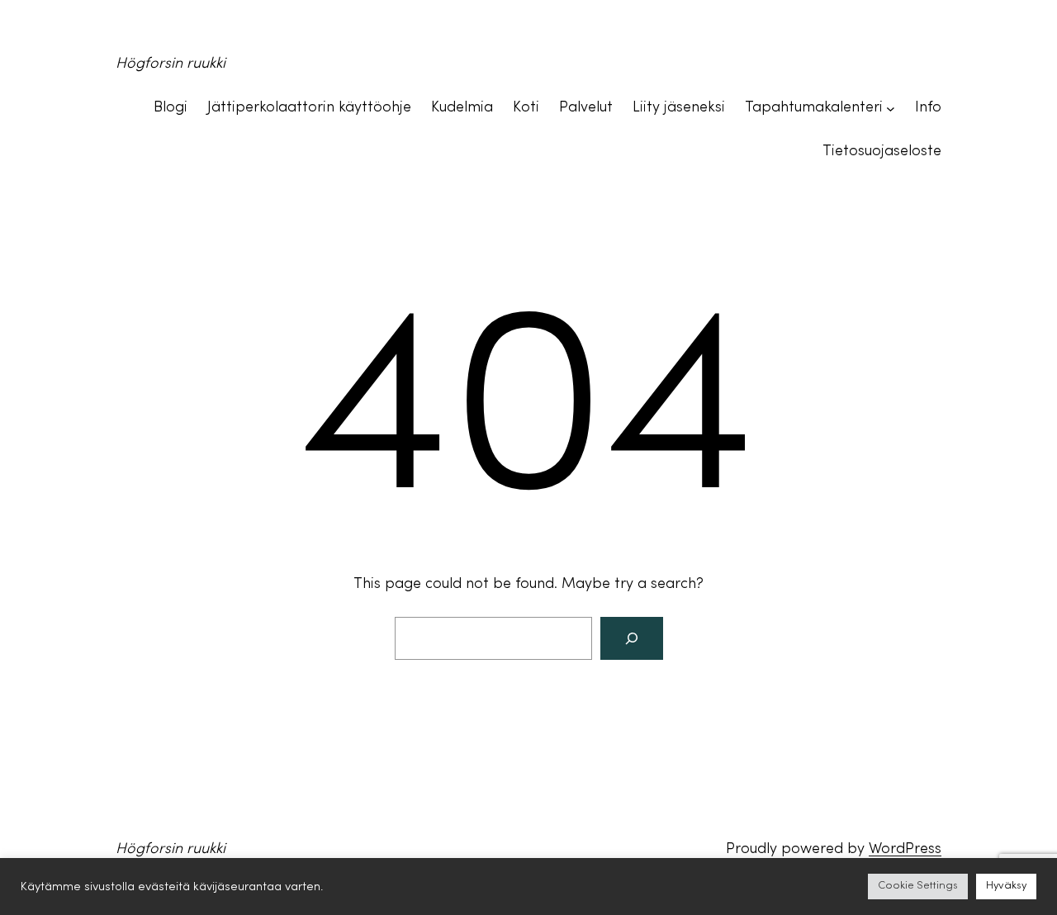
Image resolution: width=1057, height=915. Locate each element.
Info (928, 108)
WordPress (905, 849)
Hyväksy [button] (1006, 886)
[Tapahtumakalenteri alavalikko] (890, 108)
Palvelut (586, 108)
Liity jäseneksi (679, 108)
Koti (526, 108)
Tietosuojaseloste (881, 152)
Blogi (170, 108)
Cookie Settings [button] (918, 886)
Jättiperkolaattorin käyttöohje (309, 108)
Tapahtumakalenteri (814, 108)
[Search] (631, 638)
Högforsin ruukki (170, 64)
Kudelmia (462, 108)
